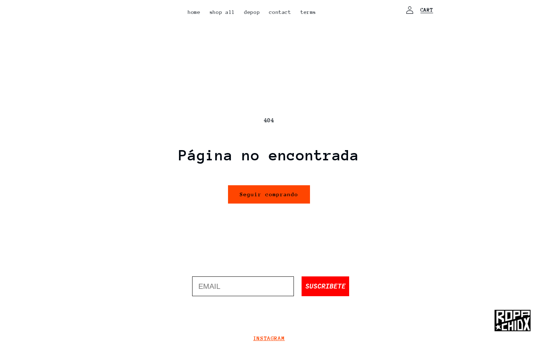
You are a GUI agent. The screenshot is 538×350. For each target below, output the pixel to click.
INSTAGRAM (269, 338)
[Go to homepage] (512, 320)
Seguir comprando (269, 194)
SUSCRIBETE (325, 286)
